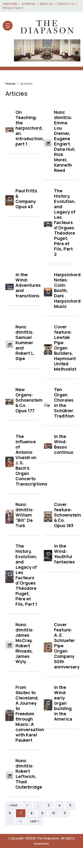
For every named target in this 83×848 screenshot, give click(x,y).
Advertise (28, 4)
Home (10, 83)
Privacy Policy (13, 8)
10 (55, 813)
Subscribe (10, 4)
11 (66, 813)
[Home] (44, 25)
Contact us (65, 4)
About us (46, 4)
